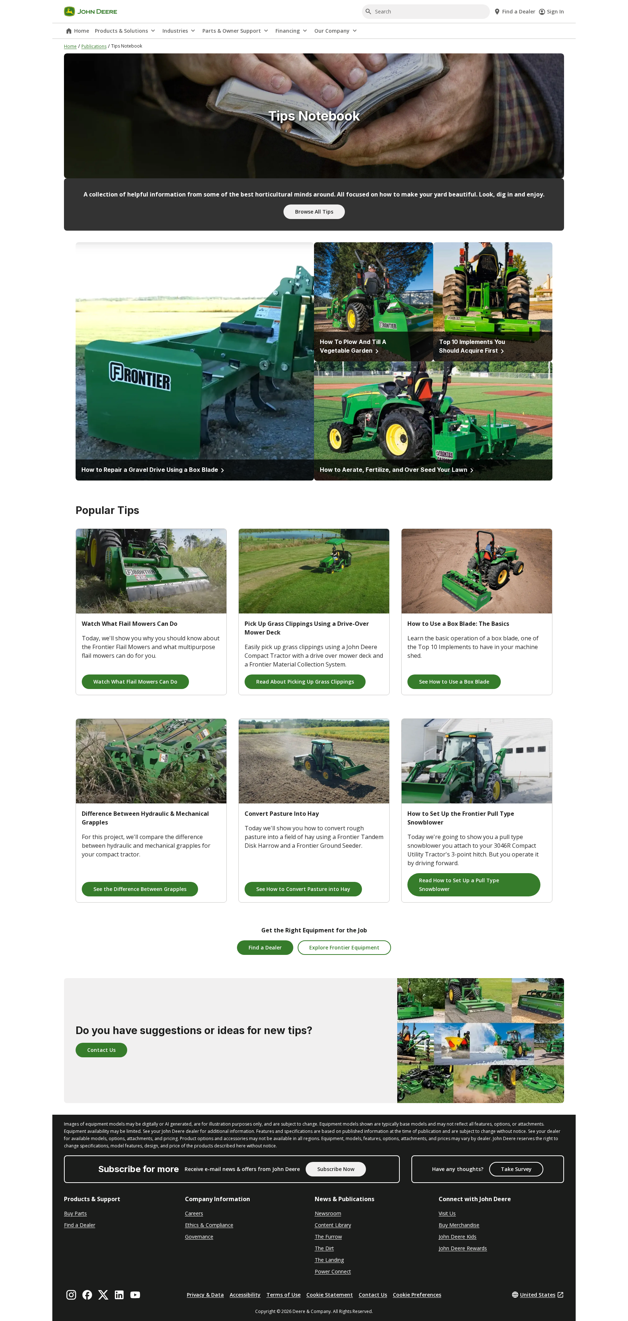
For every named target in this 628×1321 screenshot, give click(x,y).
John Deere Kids (457, 1236)
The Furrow (328, 1236)
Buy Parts (75, 1213)
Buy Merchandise (459, 1224)
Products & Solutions (121, 30)
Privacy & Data (205, 1294)
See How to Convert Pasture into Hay (303, 889)
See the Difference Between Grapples (139, 889)
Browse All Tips (314, 211)
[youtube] (135, 1295)
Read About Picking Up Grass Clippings (305, 681)
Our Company (332, 30)
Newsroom (328, 1213)
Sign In (555, 11)
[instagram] (71, 1295)
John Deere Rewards (463, 1248)
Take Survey (516, 1169)
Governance (199, 1236)
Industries (175, 30)
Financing (287, 30)
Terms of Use (283, 1294)
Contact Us (101, 1049)
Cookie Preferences (417, 1294)
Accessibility (245, 1294)
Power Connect (333, 1271)
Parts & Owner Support (231, 30)
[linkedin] (119, 1295)
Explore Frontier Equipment (344, 947)
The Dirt (324, 1248)
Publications (93, 46)
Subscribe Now (335, 1169)
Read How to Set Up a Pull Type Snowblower (459, 884)
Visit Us (447, 1213)
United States (537, 1294)
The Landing (329, 1259)
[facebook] (87, 1295)
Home (81, 30)
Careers (194, 1213)
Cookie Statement (329, 1294)
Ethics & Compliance (209, 1224)
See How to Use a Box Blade (454, 681)
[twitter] (103, 1295)
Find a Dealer (265, 947)
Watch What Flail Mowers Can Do (135, 681)
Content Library (333, 1224)
